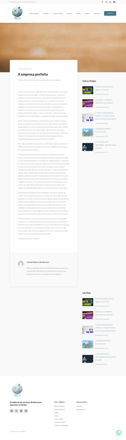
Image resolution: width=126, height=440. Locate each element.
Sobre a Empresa (59, 409)
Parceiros (97, 13)
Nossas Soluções (59, 406)
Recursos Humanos (54, 80)
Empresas (42, 80)
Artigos (87, 13)
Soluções (46, 13)
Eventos (69, 13)
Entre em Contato (59, 422)
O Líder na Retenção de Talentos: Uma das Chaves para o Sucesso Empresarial (105, 116)
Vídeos (78, 13)
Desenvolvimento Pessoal (28, 80)
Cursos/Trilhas (58, 13)
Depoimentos (81, 409)
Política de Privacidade (61, 425)
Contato (110, 13)
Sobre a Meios (34, 13)
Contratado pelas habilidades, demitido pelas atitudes (105, 145)
